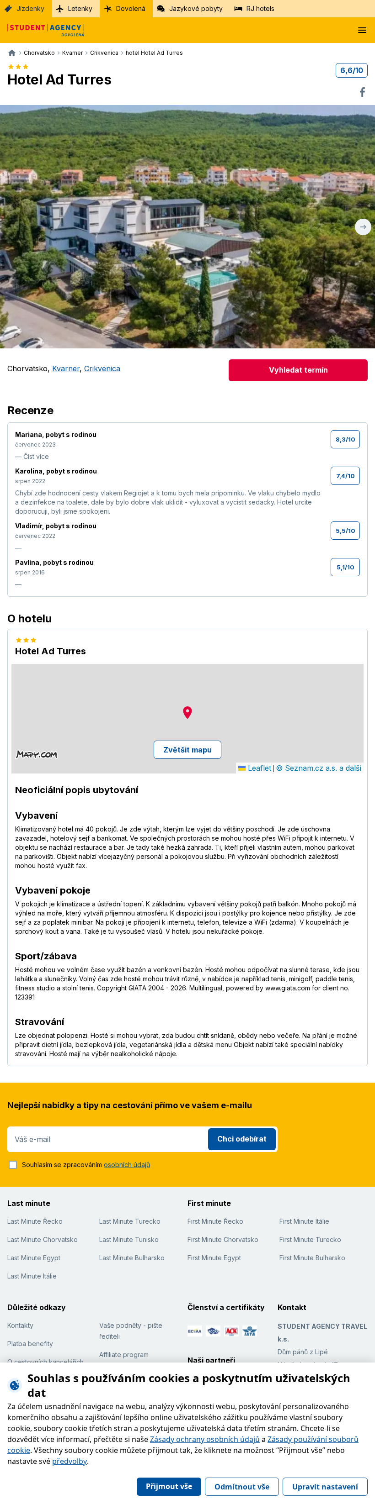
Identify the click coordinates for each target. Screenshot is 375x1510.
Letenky (80, 8)
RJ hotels (260, 8)
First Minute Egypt (214, 1258)
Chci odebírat (242, 1138)
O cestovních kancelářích (45, 1362)
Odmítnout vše (241, 1487)
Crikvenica (102, 368)
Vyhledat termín (298, 369)
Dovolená (130, 8)
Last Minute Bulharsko (132, 1258)
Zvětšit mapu (187, 749)
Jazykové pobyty (196, 8)
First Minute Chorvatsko (223, 1239)
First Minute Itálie (304, 1221)
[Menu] (362, 30)
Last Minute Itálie (32, 1276)
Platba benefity (30, 1343)
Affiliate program (124, 1354)
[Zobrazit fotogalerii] (187, 226)
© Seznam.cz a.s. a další (318, 768)
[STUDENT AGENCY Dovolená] (42, 30)
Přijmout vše (169, 1486)
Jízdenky (30, 8)
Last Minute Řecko (35, 1221)
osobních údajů (127, 1164)
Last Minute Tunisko (129, 1239)
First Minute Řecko (215, 1221)
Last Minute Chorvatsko (42, 1239)
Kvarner (66, 368)
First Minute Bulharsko (312, 1258)
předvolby (69, 1461)
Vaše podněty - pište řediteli (130, 1330)
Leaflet (258, 768)
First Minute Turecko (310, 1239)
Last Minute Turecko (130, 1221)
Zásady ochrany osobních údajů (205, 1439)
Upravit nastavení (325, 1487)
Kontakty (20, 1325)
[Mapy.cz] (36, 754)
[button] (187, 712)
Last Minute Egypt (33, 1258)
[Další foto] (363, 226)
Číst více (36, 456)
